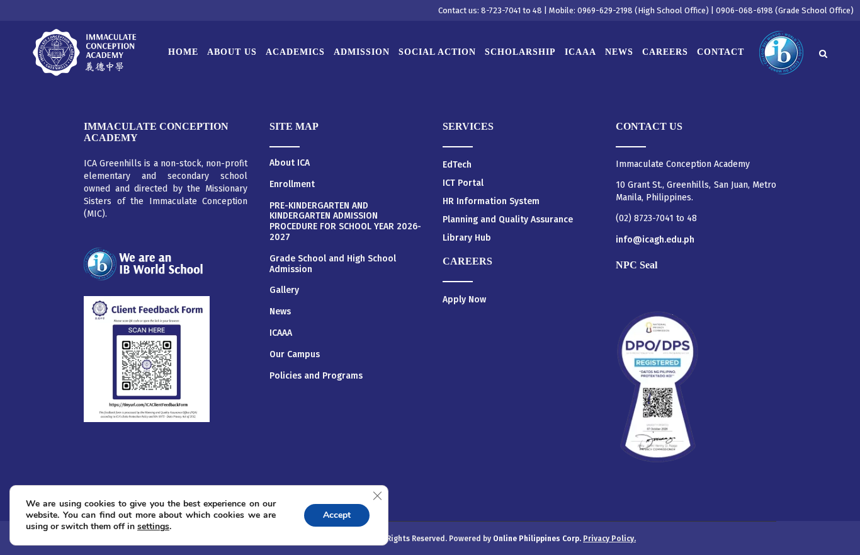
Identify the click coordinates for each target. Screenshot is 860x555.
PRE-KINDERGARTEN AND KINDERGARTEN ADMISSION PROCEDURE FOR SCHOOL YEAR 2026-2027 (345, 222)
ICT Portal (463, 183)
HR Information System (491, 201)
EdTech (457, 164)
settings (153, 526)
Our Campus (294, 355)
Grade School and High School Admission (332, 264)
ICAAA (280, 333)
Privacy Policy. (609, 538)
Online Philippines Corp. (538, 538)
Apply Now (464, 299)
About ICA (289, 163)
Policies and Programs (316, 376)
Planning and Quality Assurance (508, 219)
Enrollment (292, 185)
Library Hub (467, 237)
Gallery (284, 290)
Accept (337, 515)
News (280, 312)
